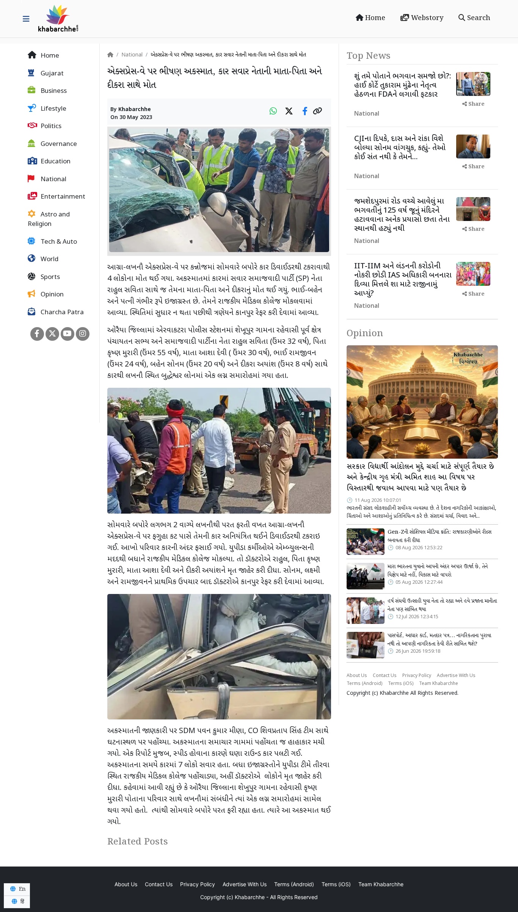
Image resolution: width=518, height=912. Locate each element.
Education (55, 162)
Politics (50, 126)
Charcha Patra (61, 313)
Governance (58, 144)
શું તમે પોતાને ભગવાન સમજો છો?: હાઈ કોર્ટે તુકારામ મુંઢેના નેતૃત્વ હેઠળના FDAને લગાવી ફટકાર (402, 86)
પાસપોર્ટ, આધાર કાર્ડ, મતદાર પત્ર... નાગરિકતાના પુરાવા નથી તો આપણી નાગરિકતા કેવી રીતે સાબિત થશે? (439, 640)
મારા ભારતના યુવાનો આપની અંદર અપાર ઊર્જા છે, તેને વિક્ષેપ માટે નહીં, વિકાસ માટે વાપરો (438, 571)
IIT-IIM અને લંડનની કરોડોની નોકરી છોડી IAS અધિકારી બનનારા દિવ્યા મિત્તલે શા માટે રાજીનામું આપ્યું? (403, 280)
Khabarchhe (134, 109)
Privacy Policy (416, 676)
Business (53, 91)
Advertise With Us (456, 676)
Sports (49, 277)
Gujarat (51, 74)
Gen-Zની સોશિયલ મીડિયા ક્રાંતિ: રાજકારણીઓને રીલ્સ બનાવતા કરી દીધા (439, 536)
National (52, 180)
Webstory (426, 18)
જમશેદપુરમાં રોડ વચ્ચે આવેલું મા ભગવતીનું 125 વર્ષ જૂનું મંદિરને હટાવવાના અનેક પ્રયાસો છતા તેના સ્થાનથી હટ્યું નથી (402, 215)
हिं (21, 902)
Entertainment (62, 197)
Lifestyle (52, 109)
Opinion (51, 295)
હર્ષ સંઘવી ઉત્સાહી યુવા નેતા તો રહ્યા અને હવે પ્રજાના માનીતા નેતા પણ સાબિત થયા (442, 605)
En (21, 889)
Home (374, 18)
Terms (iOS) (400, 684)
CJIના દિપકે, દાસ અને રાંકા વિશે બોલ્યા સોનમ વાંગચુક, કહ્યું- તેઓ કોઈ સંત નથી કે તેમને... (400, 148)
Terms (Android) (364, 684)
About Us (357, 676)
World (48, 259)
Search (477, 18)
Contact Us (385, 676)
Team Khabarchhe (438, 684)
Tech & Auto (58, 242)
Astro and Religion (49, 220)
